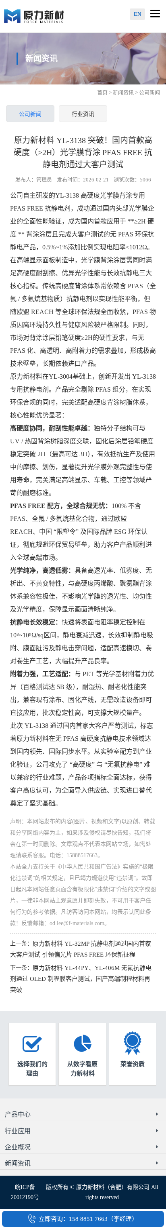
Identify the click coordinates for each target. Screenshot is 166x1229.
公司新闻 (30, 114)
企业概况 (18, 1147)
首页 (102, 92)
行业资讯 (83, 114)
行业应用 (18, 1131)
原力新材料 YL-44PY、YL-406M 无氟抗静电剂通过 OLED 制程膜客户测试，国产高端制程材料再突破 (80, 979)
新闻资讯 (123, 92)
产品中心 (18, 1114)
